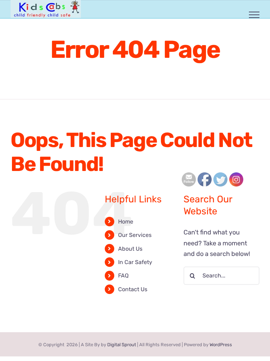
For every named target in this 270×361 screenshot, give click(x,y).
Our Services (135, 235)
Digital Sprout (121, 344)
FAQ (123, 275)
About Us (130, 248)
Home (125, 221)
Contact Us (132, 289)
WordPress (221, 344)
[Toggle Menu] (254, 15)
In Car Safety (135, 262)
